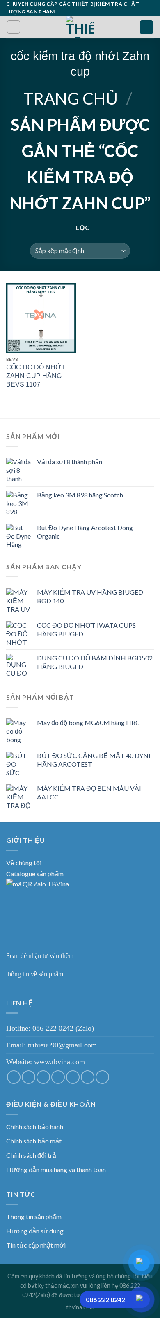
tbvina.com (80, 1307)
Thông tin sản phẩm (34, 1216)
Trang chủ (70, 98)
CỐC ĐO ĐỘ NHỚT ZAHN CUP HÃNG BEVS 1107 (35, 376)
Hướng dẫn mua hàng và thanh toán (56, 1169)
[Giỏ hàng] (146, 27)
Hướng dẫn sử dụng (35, 1231)
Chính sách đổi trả (31, 1155)
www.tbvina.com (59, 1062)
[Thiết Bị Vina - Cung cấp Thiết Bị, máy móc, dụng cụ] (80, 27)
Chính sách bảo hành (34, 1126)
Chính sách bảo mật (34, 1141)
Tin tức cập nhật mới (36, 1245)
